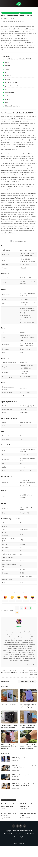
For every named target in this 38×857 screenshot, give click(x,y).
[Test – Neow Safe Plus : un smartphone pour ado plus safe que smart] (9, 695)
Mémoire (7, 79)
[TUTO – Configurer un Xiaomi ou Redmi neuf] (5, 759)
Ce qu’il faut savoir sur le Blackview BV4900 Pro (18, 59)
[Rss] (24, 826)
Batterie (7, 99)
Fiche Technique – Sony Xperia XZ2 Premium (8, 805)
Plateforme (8, 76)
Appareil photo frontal (11, 86)
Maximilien (19, 626)
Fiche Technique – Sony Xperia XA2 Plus (27, 805)
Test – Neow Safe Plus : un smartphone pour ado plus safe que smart (8, 706)
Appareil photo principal (11, 82)
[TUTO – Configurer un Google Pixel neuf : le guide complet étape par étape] (5, 786)
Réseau (7, 62)
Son (6, 89)
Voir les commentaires (27, 681)
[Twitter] (21, 608)
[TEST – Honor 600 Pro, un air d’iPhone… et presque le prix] (28, 716)
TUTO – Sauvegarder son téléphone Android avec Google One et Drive (23, 767)
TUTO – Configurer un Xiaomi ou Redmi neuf (23, 758)
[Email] (17, 612)
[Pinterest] (26, 608)
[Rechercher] (36, 3)
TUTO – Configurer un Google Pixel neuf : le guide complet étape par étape (23, 785)
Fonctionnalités (9, 96)
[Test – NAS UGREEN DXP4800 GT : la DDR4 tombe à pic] (9, 716)
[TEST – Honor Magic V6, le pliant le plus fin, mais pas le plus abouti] (9, 736)
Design (7, 69)
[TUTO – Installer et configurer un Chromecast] (5, 777)
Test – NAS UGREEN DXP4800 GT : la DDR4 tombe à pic (9, 726)
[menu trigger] (3, 3)
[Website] (27, 664)
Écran (6, 72)
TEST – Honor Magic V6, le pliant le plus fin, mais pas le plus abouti (9, 746)
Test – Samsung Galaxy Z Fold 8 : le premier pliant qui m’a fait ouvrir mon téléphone (28, 706)
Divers (6, 103)
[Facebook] (17, 608)
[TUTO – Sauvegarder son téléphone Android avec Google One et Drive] (5, 768)
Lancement (8, 66)
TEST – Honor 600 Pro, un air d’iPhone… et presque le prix (28, 726)
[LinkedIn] (34, 664)
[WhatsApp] (30, 608)
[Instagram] (32, 664)
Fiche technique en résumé (12, 106)
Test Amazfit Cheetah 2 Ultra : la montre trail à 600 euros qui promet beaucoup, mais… (28, 746)
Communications (9, 93)
